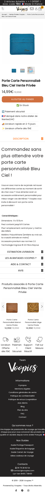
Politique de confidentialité (22, 396)
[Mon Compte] (36, 9)
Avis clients (22, 403)
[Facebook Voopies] (16, 491)
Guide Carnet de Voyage (22, 452)
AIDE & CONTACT (21, 264)
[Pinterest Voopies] (22, 491)
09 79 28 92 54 (23, 468)
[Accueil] (3, 9)
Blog (22, 406)
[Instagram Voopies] (28, 491)
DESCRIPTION (21, 138)
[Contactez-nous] (32, 9)
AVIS (20, 270)
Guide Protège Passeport (22, 445)
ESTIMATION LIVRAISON (20, 251)
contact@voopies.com (23, 470)
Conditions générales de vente (22, 392)
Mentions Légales (22, 388)
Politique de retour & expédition (22, 399)
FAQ (22, 413)
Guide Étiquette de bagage (22, 448)
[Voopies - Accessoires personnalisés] (22, 9)
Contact (22, 417)
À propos (22, 385)
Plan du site (22, 410)
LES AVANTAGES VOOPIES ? (20, 258)
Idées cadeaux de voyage (22, 455)
